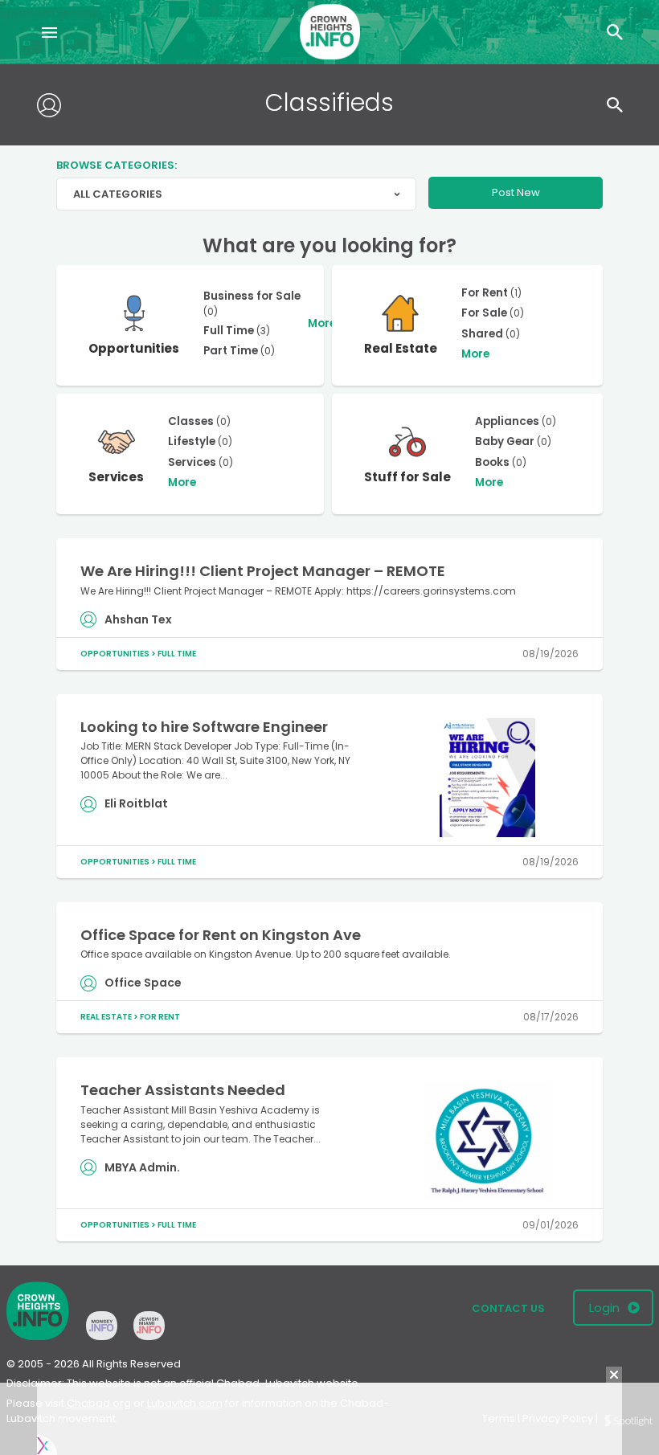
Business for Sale (252, 296)
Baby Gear (504, 441)
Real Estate (400, 348)
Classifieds (329, 102)
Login (604, 1307)
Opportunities (133, 348)
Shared (482, 333)
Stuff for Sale (407, 476)
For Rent (484, 292)
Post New (516, 192)
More (322, 323)
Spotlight (628, 1421)
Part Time (230, 350)
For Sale (484, 313)
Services (116, 476)
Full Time (228, 330)
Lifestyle (191, 441)
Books (492, 462)
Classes (191, 421)
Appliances (507, 421)
